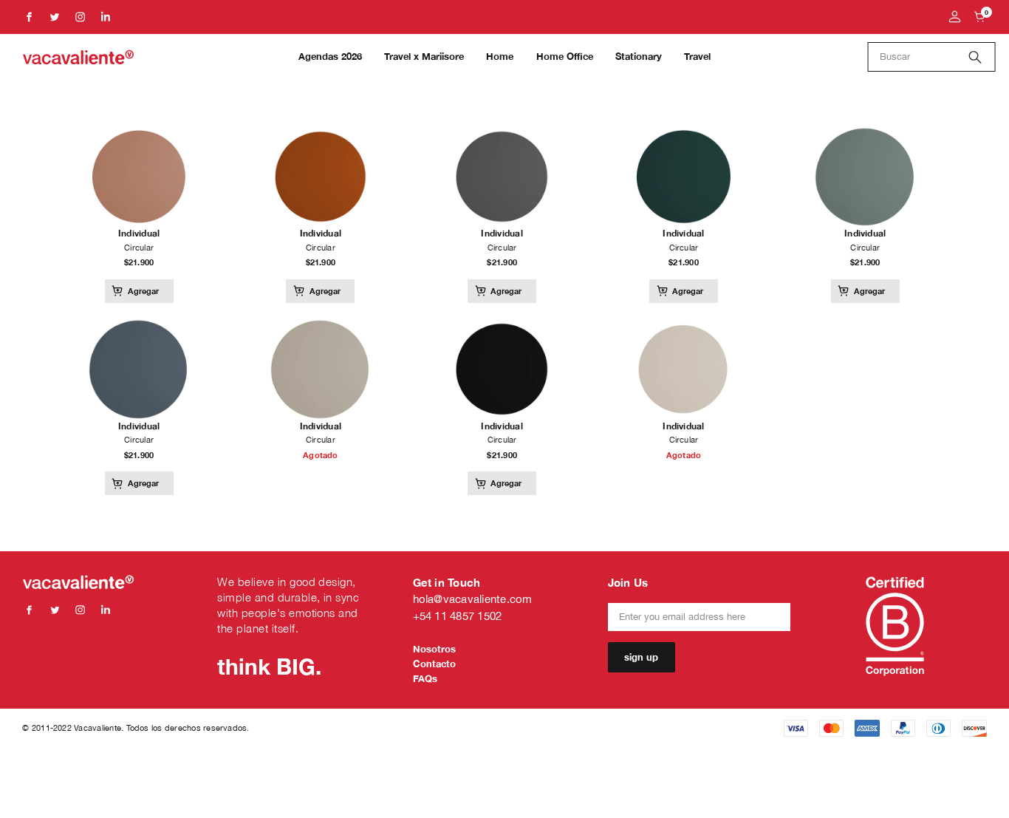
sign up (641, 657)
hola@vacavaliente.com (473, 599)
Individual (139, 233)
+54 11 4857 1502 (457, 616)
